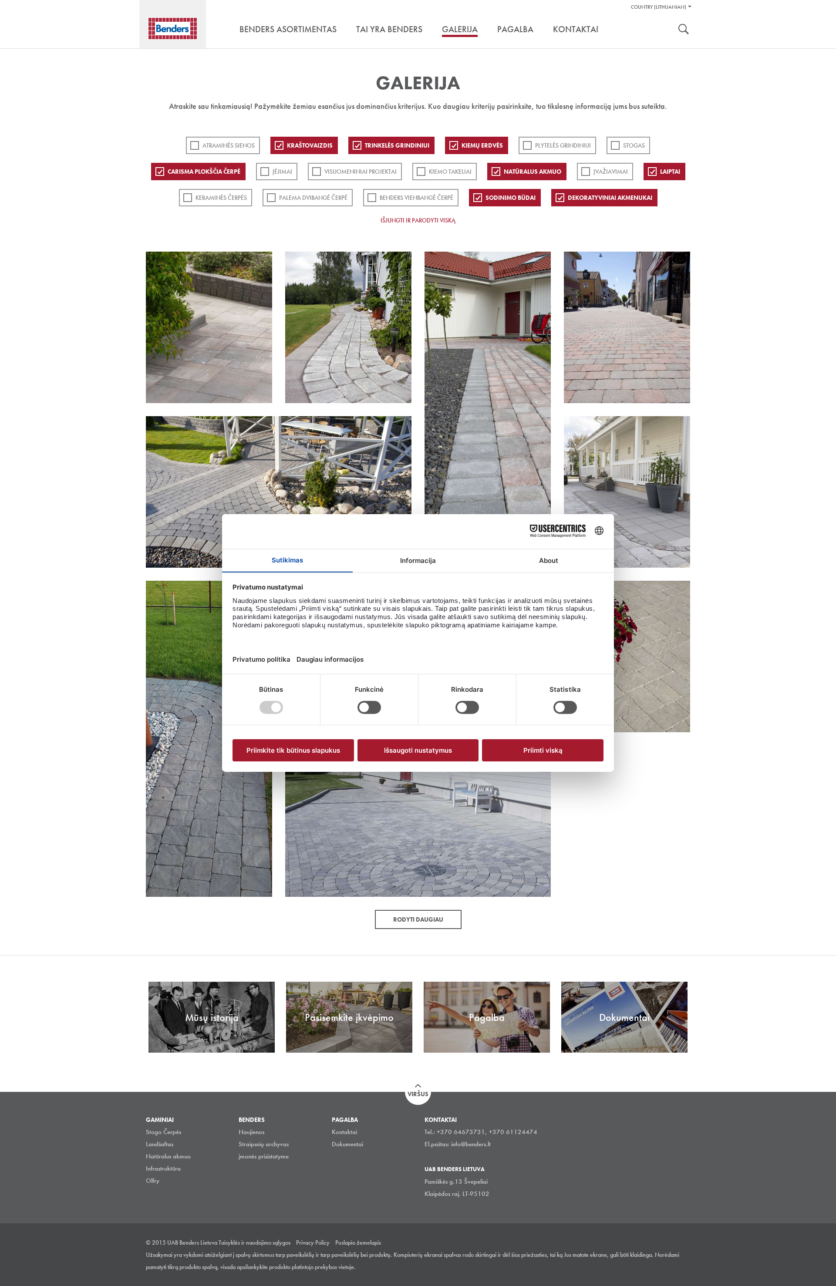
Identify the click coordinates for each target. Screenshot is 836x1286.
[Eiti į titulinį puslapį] (172, 28)
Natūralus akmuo (532, 171)
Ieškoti (683, 30)
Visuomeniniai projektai (360, 171)
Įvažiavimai (610, 171)
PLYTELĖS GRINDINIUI (563, 145)
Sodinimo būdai (510, 198)
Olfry (152, 1180)
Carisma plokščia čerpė (204, 171)
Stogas (634, 145)
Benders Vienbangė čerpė (416, 198)
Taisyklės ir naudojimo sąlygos (254, 1242)
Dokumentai (347, 1144)
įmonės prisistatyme (264, 1156)
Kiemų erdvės (482, 145)
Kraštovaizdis (310, 145)
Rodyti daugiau (418, 919)
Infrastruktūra (163, 1168)
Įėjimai (282, 171)
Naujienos (251, 1132)
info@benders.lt (471, 1144)
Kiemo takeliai (450, 171)
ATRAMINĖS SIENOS (228, 145)
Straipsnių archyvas (264, 1144)
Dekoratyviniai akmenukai (610, 198)
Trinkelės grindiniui (397, 145)
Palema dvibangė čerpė (313, 198)
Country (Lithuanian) (658, 6)
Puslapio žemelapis (358, 1242)
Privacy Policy (313, 1242)
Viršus (418, 1094)
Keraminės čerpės (221, 198)
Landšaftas (159, 1144)
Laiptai (670, 171)
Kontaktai (344, 1132)
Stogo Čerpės (163, 1132)
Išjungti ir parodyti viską (418, 220)
